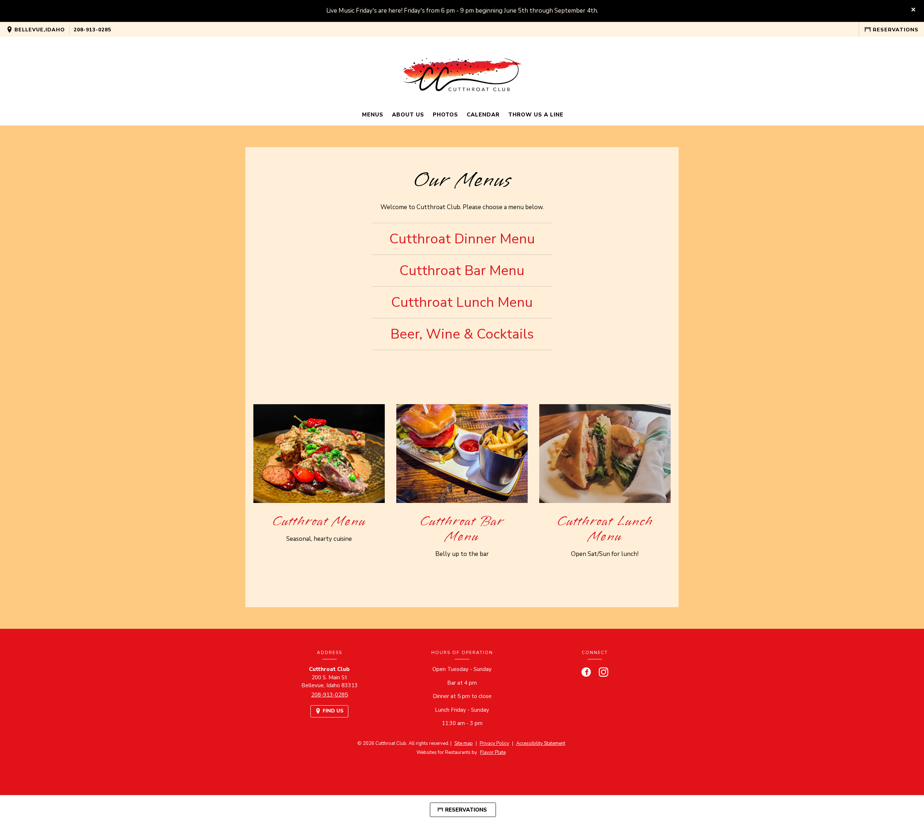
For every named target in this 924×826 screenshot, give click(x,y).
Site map (463, 743)
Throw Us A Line (535, 114)
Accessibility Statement (540, 743)
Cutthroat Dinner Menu (462, 239)
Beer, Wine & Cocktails (462, 334)
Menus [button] (372, 114)
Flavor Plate (493, 752)
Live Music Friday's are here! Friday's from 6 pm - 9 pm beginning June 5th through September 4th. (462, 10)
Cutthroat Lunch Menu (462, 302)
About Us (408, 114)
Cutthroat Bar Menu (462, 270)
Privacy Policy (494, 743)
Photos (445, 114)
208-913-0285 (92, 29)
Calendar (483, 114)
